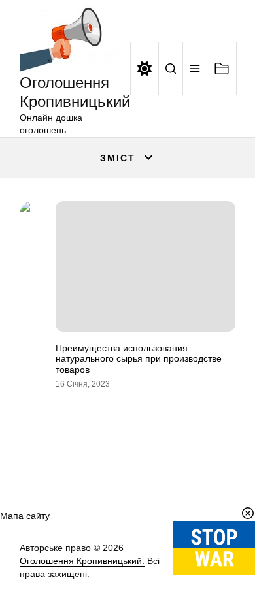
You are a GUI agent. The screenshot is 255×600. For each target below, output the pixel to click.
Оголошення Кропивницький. (82, 561)
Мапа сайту (25, 516)
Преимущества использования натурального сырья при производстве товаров (139, 359)
